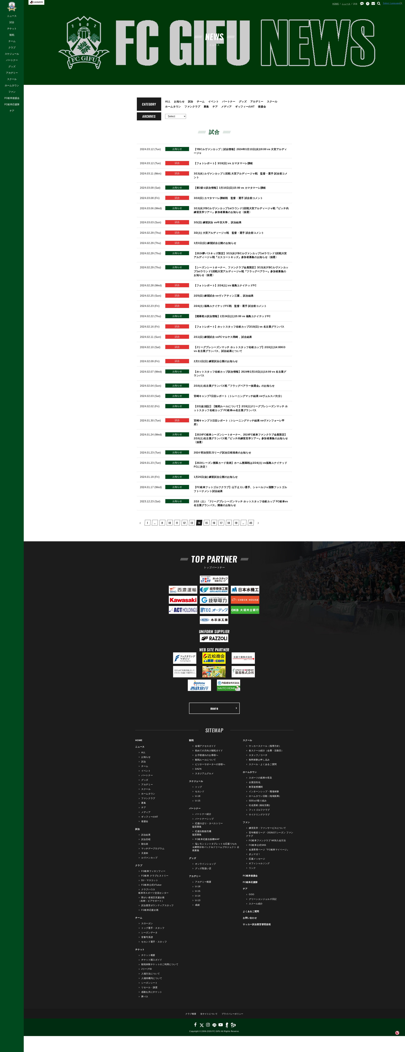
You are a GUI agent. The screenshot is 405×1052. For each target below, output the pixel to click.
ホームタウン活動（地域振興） (265, 796)
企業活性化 (254, 782)
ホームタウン (12, 85)
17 (221, 523)
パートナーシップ (204, 819)
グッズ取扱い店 (203, 868)
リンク (252, 868)
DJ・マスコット (149, 880)
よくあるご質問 (251, 911)
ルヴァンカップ (149, 857)
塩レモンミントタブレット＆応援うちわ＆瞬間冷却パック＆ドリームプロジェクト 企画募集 (215, 847)
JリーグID (146, 969)
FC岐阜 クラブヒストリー (154, 875)
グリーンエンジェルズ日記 (263, 899)
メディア (226, 106)
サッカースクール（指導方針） (265, 746)
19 (236, 523)
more (214, 708)
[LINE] (214, 1024)
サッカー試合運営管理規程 (257, 924)
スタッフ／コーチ (258, 755)
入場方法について (150, 973)
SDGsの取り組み (258, 800)
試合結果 (145, 834)
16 (213, 523)
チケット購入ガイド (151, 959)
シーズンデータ (149, 932)
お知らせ (179, 101)
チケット (12, 28)
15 (206, 523)
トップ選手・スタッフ (152, 928)
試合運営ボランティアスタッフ (157, 905)
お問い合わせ (250, 918)
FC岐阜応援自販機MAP (207, 839)
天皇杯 (144, 853)
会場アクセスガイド (205, 746)
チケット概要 (148, 955)
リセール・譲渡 (149, 987)
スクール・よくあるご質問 (263, 764)
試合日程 (145, 839)
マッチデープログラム (152, 848)
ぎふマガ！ (254, 854)
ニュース (12, 16)
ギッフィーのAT (245, 106)
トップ (198, 787)
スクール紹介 (256, 903)
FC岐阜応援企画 (149, 910)
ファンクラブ (192, 106)
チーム (12, 41)
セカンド (199, 791)
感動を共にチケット (151, 992)
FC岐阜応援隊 (11, 104)
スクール (12, 79)
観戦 (11, 34)
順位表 (144, 844)
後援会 (262, 106)
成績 (197, 905)
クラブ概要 (190, 1014)
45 (250, 523)
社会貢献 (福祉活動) (259, 805)
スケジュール (12, 53)
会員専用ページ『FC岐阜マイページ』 (269, 849)
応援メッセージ (257, 858)
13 (191, 523)
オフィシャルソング (259, 863)
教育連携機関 (256, 787)
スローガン (147, 923)
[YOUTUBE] (220, 1024)
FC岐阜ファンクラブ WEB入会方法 (267, 840)
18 (228, 523)
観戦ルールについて (205, 759)
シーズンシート (149, 983)
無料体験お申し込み (259, 759)
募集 (206, 106)
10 (169, 523)
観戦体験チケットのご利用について (159, 964)
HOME (335, 4)
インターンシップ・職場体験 (264, 791)
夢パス (144, 996)
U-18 (197, 796)
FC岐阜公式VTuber (151, 885)
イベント (213, 101)
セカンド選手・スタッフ (154, 941)
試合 (11, 22)
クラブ (12, 47)
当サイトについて (209, 1014)
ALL (168, 101)
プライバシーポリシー (232, 1014)
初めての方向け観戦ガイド (209, 750)
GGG (251, 894)
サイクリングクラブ (259, 814)
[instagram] (208, 1024)
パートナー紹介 (203, 814)
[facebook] (195, 1024)
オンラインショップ (205, 864)
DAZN (198, 769)
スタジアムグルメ (204, 773)
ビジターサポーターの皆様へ (210, 764)
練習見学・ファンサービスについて (267, 828)
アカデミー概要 (203, 882)
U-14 (197, 895)
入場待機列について (151, 978)
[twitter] (201, 1024)
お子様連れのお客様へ (206, 755)
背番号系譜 (147, 937)
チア (11, 110)
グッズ (12, 66)
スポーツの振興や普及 (260, 777)
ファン (12, 91)
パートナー (12, 60)
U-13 (197, 900)
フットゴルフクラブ (259, 810)
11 (177, 523)
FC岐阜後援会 (11, 98)
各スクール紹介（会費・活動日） (266, 750)
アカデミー (12, 72)
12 (184, 523)
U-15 (197, 800)
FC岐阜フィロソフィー (153, 871)
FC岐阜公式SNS (257, 845)
